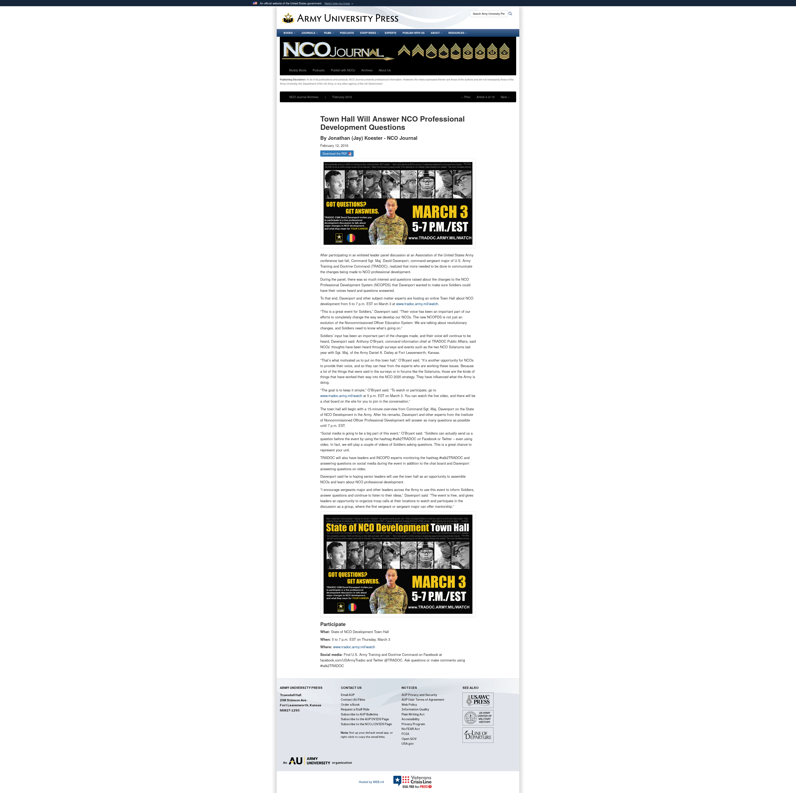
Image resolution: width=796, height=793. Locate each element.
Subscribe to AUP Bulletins (359, 714)
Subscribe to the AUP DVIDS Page (365, 719)
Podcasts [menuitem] (347, 33)
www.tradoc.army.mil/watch (417, 303)
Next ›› (505, 97)
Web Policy (409, 705)
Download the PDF (335, 153)
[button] (339, 3)
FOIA (405, 734)
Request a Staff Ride (355, 709)
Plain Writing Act (413, 714)
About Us (385, 70)
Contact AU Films (353, 700)
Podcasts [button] (319, 70)
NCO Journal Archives (303, 97)
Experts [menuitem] (390, 33)
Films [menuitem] (327, 33)
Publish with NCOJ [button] (343, 70)
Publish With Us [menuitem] (414, 33)
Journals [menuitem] (308, 33)
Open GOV (409, 739)
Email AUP (348, 695)
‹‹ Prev (465, 97)
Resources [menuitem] (456, 33)
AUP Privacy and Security (419, 695)
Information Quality (415, 709)
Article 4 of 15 (486, 97)
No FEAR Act (411, 729)
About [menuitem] (435, 33)
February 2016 (342, 97)
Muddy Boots (297, 70)
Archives (367, 70)
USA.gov (408, 743)
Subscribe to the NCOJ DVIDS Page (366, 724)
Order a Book (350, 705)
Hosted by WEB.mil (371, 782)
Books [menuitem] (288, 33)
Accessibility (411, 719)
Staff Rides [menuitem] (368, 33)
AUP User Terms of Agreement (423, 700)
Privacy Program (413, 724)
